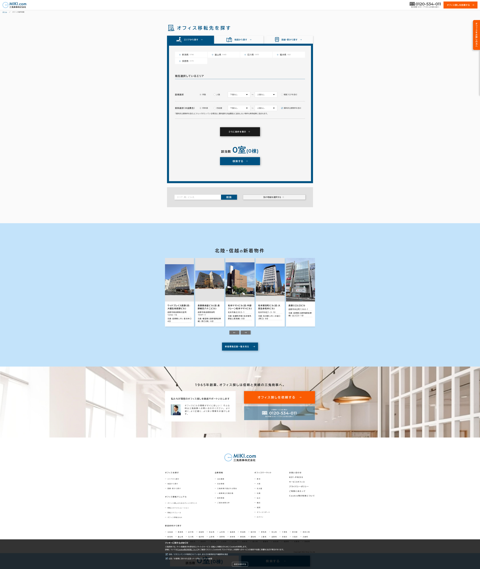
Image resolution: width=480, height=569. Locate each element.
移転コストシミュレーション (178, 508)
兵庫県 (305, 536)
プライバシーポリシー (299, 486)
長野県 (222, 536)
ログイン (260, 517)
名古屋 (259, 488)
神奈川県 (306, 532)
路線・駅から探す (174, 488)
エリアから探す (173, 479)
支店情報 (220, 483)
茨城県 (243, 532)
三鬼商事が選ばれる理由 (227, 488)
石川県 (191, 536)
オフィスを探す (172, 473)
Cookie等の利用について (187, 549)
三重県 (263, 536)
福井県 (201, 536)
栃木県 (253, 532)
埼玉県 (274, 532)
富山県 (180, 536)
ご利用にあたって (297, 491)
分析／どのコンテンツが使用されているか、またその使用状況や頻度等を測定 (198, 554)
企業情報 (219, 473)
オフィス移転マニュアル (176, 497)
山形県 (222, 532)
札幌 (258, 493)
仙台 (258, 498)
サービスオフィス (297, 482)
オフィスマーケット (263, 473)
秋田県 (211, 532)
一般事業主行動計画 (225, 493)
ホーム (4, 12)
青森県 (180, 532)
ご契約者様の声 (223, 502)
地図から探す (173, 483)
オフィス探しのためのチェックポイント (182, 503)
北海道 (170, 532)
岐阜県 (232, 536)
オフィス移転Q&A (175, 517)
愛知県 (253, 536)
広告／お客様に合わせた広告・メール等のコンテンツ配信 (190, 558)
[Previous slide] (234, 333)
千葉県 (284, 532)
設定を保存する (240, 564)
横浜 (258, 502)
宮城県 (201, 532)
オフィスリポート (263, 512)
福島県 (232, 532)
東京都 (295, 532)
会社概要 (220, 479)
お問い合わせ (295, 473)
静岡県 (243, 536)
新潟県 (170, 536)
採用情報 (220, 498)
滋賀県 (274, 536)
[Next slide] (246, 333)
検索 (229, 197)
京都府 (284, 536)
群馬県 (263, 532)
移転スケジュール (174, 512)
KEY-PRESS (296, 477)
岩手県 (191, 532)
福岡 (258, 507)
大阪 (258, 483)
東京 (258, 479)
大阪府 (295, 536)
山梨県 (211, 536)
